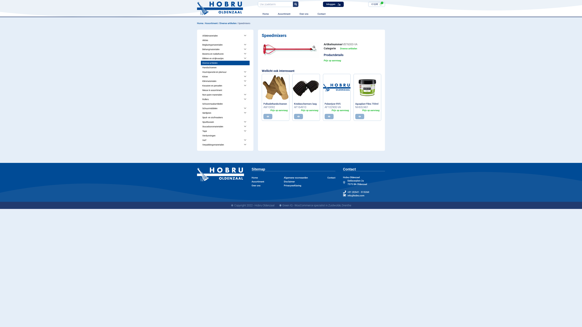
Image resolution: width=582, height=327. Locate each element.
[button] (314, 47)
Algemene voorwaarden (296, 177)
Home (266, 14)
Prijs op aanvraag (332, 60)
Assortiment (284, 14)
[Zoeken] (295, 4)
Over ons (303, 14)
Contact (322, 14)
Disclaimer (289, 181)
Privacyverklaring (292, 185)
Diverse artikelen (227, 23)
